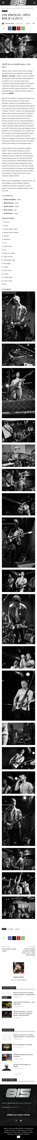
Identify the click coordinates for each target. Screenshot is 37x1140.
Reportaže (9, 8)
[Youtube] (21, 1120)
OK (18, 1137)
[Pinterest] (18, 28)
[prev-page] (3, 1021)
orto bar (17, 929)
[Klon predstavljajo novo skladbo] (7, 1047)
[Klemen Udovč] (3, 23)
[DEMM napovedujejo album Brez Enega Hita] (7, 1057)
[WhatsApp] (23, 28)
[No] (35, 1133)
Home (3, 8)
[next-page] (6, 1021)
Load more (18, 1074)
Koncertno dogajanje (4, 997)
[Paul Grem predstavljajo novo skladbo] (7, 1067)
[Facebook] (10, 28)
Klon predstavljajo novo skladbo (22, 1044)
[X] (14, 28)
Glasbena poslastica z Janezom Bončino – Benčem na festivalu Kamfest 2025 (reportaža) (22, 1013)
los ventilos (10, 929)
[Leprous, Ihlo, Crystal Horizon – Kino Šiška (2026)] (7, 1004)
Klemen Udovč (10, 23)
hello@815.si (16, 1107)
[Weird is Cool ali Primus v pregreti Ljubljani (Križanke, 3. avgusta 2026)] (7, 995)
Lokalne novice (6, 1017)
